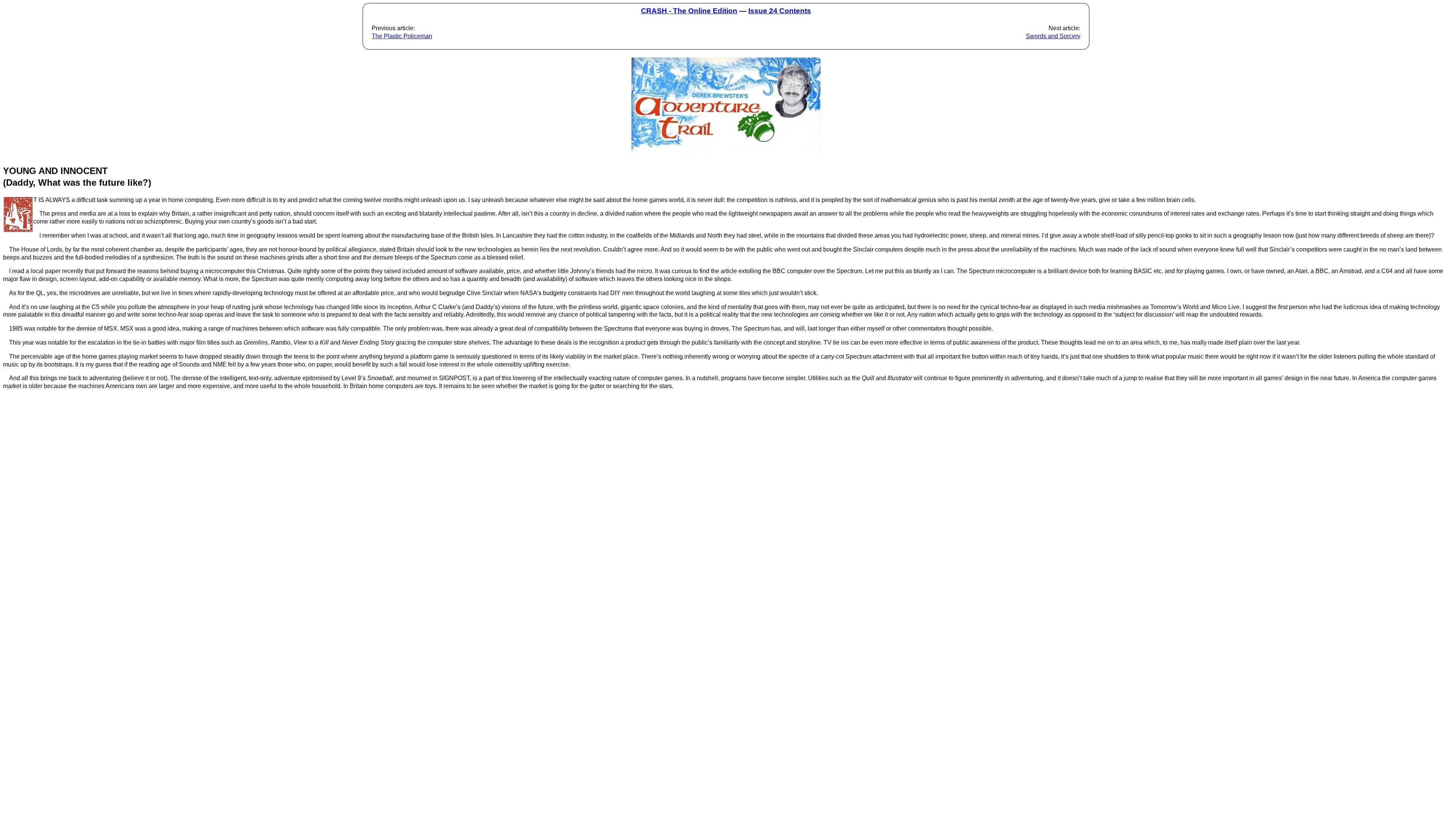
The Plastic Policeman (402, 36)
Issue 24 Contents (779, 11)
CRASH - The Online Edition (689, 11)
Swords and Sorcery (1053, 36)
